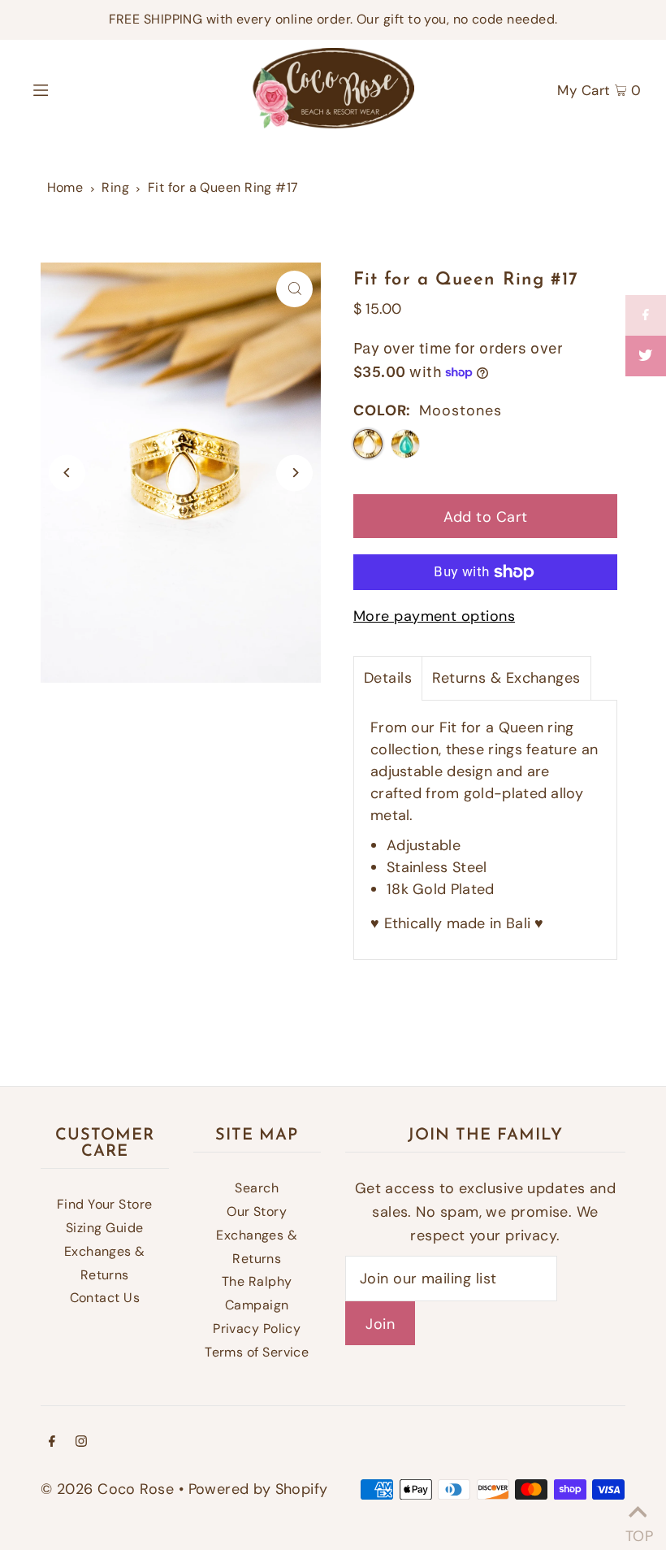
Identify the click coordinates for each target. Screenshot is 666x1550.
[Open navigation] (75, 89)
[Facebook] (52, 1442)
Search (257, 1187)
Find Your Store (105, 1204)
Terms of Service (257, 1352)
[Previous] (67, 472)
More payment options (434, 616)
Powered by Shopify (258, 1489)
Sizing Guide (104, 1227)
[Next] (294, 472)
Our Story (257, 1211)
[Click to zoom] (294, 289)
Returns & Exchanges (506, 678)
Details (388, 678)
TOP (637, 1530)
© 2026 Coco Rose (107, 1489)
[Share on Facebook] (645, 315)
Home (65, 187)
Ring (115, 187)
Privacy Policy (257, 1328)
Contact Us (105, 1297)
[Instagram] (81, 1442)
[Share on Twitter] (645, 356)
